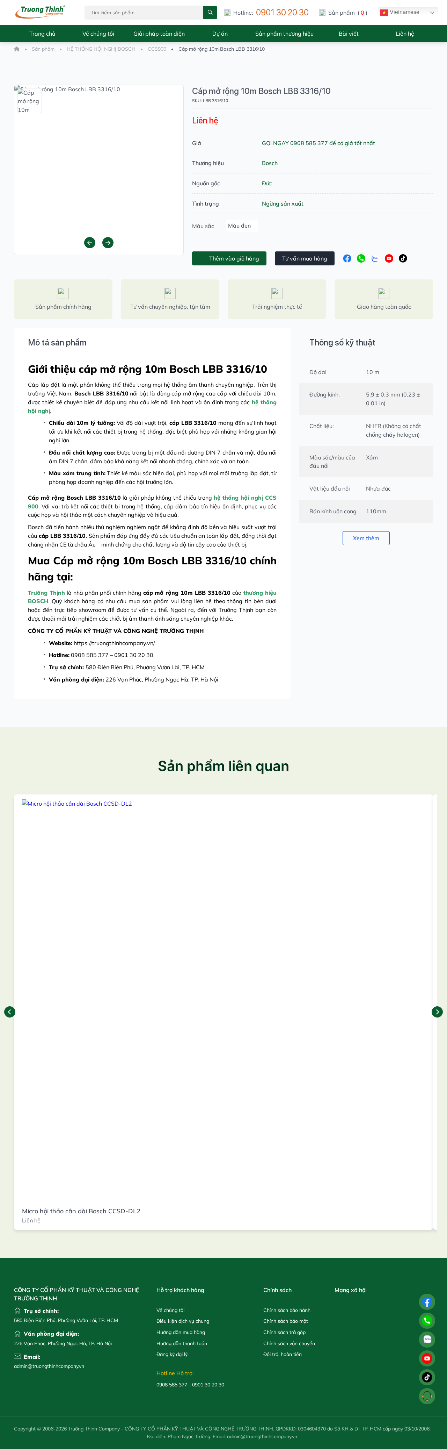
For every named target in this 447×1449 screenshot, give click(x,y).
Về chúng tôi (98, 33)
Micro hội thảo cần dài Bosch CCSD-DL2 (81, 1211)
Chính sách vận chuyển (289, 1343)
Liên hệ (405, 33)
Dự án (220, 33)
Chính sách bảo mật (285, 1321)
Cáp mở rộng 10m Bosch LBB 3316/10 (261, 91)
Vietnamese (403, 12)
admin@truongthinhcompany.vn (30, 1366)
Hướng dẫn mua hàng (180, 1332)
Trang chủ (42, 33)
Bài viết (349, 33)
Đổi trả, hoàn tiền (282, 1354)
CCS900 (157, 49)
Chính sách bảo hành (286, 1310)
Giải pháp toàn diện (159, 33)
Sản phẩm (43, 49)
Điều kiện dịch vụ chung (182, 1321)
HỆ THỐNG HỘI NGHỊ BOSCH (101, 49)
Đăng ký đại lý (172, 1354)
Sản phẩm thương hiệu (284, 33)
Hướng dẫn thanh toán (181, 1343)
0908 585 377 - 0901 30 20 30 (190, 1385)
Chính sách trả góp (284, 1332)
